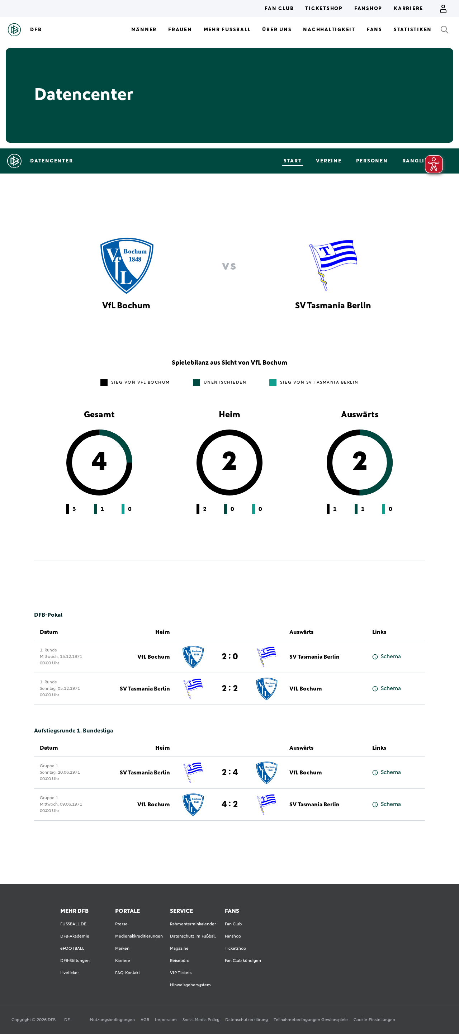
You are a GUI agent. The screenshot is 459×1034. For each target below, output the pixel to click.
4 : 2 (230, 804)
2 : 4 (230, 772)
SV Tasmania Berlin (314, 657)
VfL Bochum (153, 657)
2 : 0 (230, 657)
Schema (391, 656)
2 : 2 (230, 688)
